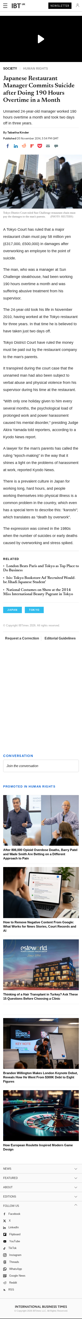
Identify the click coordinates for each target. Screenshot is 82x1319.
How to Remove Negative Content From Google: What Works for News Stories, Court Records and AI (39, 926)
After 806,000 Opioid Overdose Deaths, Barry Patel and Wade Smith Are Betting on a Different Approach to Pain (40, 854)
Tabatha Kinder (18, 132)
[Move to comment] (56, 146)
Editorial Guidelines (60, 638)
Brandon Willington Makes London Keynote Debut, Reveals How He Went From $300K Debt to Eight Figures (40, 1077)
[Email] (48, 146)
